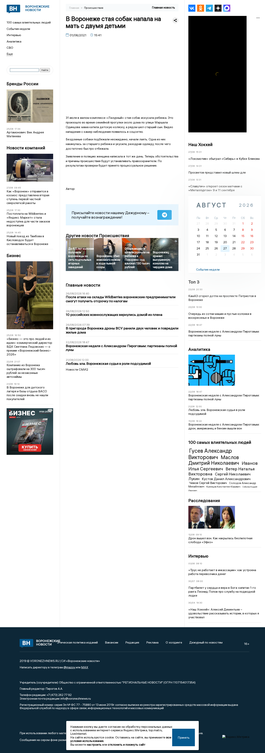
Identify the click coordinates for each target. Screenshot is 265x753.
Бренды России (22, 83)
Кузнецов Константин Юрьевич (223, 486)
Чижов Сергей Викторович (208, 483)
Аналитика (14, 41)
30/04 (191, 602)
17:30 (17, 210)
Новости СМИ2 (77, 369)
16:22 (199, 420)
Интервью (14, 35)
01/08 (191, 563)
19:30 (199, 602)
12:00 (199, 406)
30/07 (191, 581)
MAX (84, 667)
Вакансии (111, 642)
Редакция (132, 642)
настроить (94, 744)
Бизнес (14, 255)
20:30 (199, 289)
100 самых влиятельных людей (29, 22)
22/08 (10, 361)
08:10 (199, 563)
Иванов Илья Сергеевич (223, 466)
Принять (184, 737)
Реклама (152, 642)
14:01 (199, 165)
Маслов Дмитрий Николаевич (214, 460)
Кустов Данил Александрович (226, 479)
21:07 (17, 361)
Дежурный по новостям (206, 642)
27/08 (10, 187)
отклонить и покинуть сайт (126, 744)
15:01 (199, 151)
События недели (18, 29)
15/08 (191, 420)
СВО (10, 48)
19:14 (17, 383)
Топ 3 (193, 282)
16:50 (18, 335)
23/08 (191, 289)
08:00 (199, 581)
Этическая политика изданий (77, 642)
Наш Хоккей (200, 144)
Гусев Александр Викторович (210, 453)
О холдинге (174, 642)
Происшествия (93, 8)
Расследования (204, 500)
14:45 (18, 232)
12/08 (191, 534)
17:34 (17, 128)
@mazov (69, 667)
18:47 (199, 324)
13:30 (199, 307)
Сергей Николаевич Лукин (219, 476)
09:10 (199, 534)
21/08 (10, 383)
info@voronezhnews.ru (76, 698)
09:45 (17, 187)
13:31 (198, 179)
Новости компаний (26, 147)
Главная (74, 8)
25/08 (10, 128)
